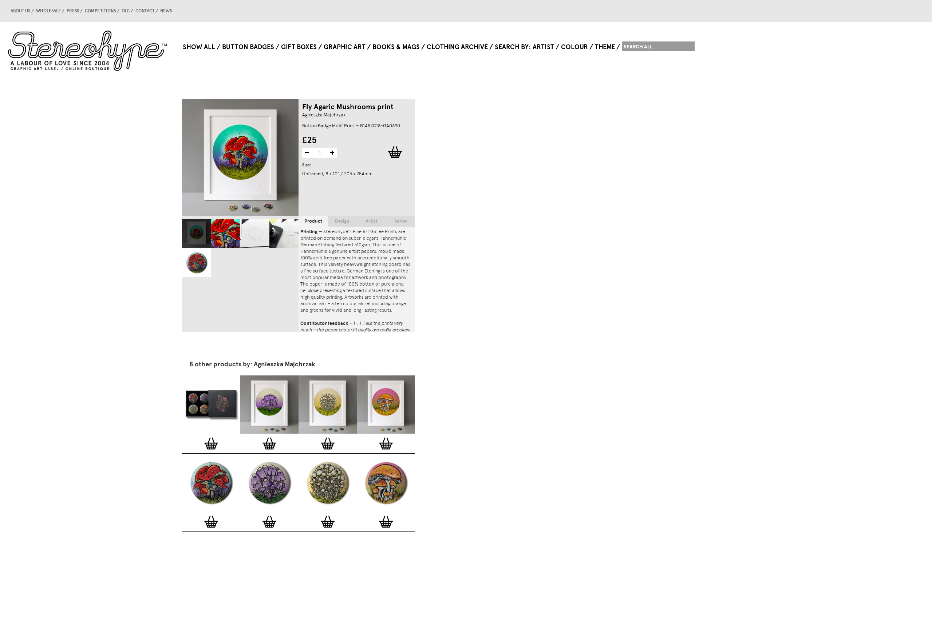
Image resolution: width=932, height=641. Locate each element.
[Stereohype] (88, 50)
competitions (100, 10)
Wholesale (48, 10)
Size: (307, 164)
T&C (126, 10)
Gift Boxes (299, 47)
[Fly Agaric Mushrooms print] (196, 233)
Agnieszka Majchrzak (323, 115)
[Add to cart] (211, 443)
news (166, 10)
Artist (543, 47)
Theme (605, 47)
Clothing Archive (457, 47)
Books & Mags (396, 47)
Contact (144, 10)
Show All (199, 47)
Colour (574, 47)
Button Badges (248, 47)
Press (73, 10)
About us (20, 10)
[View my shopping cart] (683, 11)
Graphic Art (345, 47)
